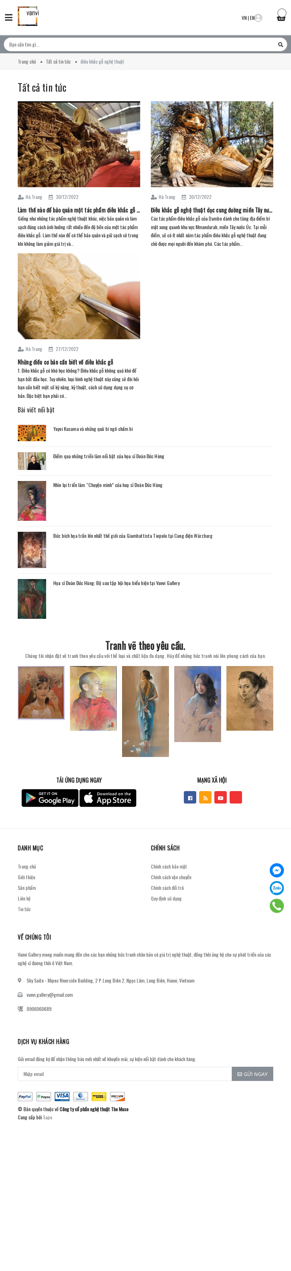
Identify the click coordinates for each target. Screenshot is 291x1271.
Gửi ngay (256, 1074)
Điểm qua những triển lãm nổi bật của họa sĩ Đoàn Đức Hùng (108, 456)
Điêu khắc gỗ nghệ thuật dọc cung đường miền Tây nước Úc (212, 210)
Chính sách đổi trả (167, 887)
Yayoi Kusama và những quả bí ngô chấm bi (93, 428)
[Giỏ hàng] (281, 17)
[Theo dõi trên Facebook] (190, 797)
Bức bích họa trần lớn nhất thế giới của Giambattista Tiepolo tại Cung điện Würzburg (133, 535)
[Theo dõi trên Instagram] (236, 797)
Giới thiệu (26, 877)
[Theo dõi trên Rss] (205, 797)
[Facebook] (277, 870)
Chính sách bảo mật (169, 866)
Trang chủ (27, 866)
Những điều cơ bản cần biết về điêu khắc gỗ (65, 362)
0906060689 (39, 1008)
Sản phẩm (27, 887)
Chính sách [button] (165, 848)
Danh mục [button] (30, 848)
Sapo (47, 1117)
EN (252, 17)
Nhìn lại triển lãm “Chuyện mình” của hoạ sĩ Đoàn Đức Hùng (108, 484)
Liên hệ (24, 898)
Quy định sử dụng (166, 898)
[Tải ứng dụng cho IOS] (107, 798)
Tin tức (24, 909)
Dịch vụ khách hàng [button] (43, 1041)
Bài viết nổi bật (36, 409)
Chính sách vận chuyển (171, 877)
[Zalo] (277, 888)
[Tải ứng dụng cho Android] (50, 798)
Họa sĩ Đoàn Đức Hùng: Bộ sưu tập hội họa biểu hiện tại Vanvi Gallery (116, 582)
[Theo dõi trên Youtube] (220, 797)
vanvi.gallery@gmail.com (50, 994)
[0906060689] (277, 906)
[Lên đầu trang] (273, 1248)
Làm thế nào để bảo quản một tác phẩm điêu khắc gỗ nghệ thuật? (79, 210)
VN (244, 17)
